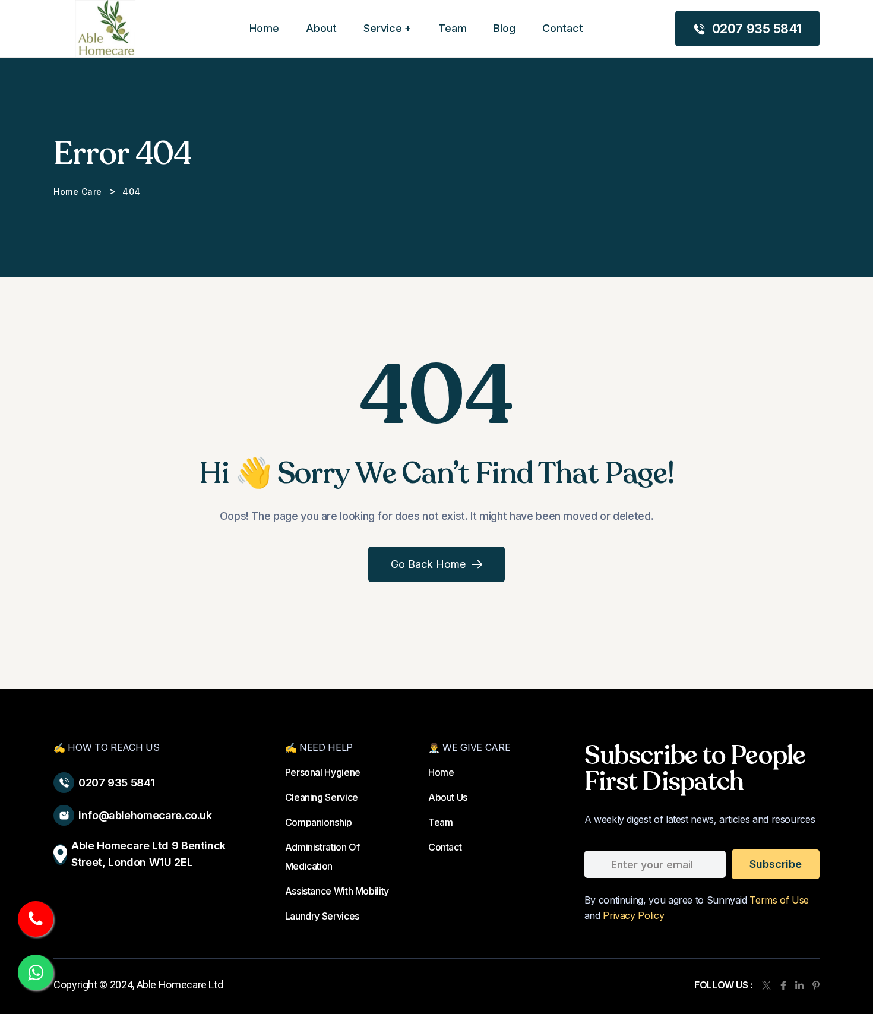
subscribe (775, 864)
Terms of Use (779, 900)
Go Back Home (428, 564)
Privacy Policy (633, 915)
